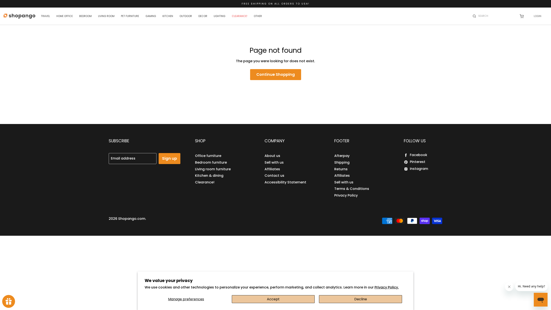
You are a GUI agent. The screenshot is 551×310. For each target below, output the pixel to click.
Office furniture (208, 155)
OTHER (258, 16)
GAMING (150, 16)
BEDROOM (85, 16)
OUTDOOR (186, 16)
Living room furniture (213, 169)
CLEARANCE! (239, 16)
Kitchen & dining (209, 175)
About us (272, 155)
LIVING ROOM (106, 16)
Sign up (169, 158)
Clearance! (204, 182)
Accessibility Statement (285, 182)
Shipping (342, 162)
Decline (360, 299)
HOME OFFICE (64, 16)
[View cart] (521, 16)
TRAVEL (45, 16)
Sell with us (274, 162)
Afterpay (342, 155)
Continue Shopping (275, 74)
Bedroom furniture (211, 162)
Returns (341, 169)
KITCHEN (168, 16)
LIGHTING (219, 16)
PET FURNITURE (130, 16)
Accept (273, 299)
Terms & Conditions (351, 188)
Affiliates (272, 169)
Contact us (274, 175)
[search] (496, 16)
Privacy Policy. (387, 287)
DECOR (202, 16)
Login (537, 16)
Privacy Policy (346, 195)
